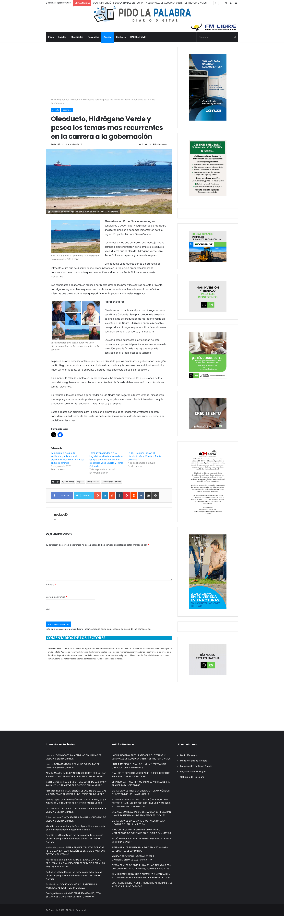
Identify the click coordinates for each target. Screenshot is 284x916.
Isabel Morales (53, 781)
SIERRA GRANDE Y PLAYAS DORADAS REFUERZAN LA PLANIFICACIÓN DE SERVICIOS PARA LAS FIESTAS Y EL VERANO (75, 851)
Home (56, 99)
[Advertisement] (109, 70)
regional (80, 482)
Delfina (49, 872)
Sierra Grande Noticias (111, 482)
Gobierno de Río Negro (192, 777)
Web (48, 609)
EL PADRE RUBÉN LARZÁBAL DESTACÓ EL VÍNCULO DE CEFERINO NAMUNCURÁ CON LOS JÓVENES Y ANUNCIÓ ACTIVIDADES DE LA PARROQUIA (141, 803)
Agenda (107, 37)
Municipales (77, 37)
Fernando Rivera (54, 790)
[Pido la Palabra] (142, 21)
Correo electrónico (56, 597)
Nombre (51, 584)
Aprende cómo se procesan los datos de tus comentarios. (121, 629)
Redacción (56, 144)
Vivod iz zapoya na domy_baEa (61, 826)
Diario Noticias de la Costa (193, 760)
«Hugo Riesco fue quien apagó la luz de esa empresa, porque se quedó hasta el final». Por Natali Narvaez (74, 838)
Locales (62, 37)
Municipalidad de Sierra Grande (196, 766)
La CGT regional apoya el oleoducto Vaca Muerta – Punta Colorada (144, 456)
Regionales (93, 37)
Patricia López (53, 799)
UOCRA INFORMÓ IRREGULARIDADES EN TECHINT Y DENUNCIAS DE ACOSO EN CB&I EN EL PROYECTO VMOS (150, 2)
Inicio (51, 37)
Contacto (121, 37)
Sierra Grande (93, 482)
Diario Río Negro (188, 755)
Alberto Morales (54, 773)
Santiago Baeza (53, 893)
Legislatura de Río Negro (193, 771)
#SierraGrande (68, 482)
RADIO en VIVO (138, 37)
